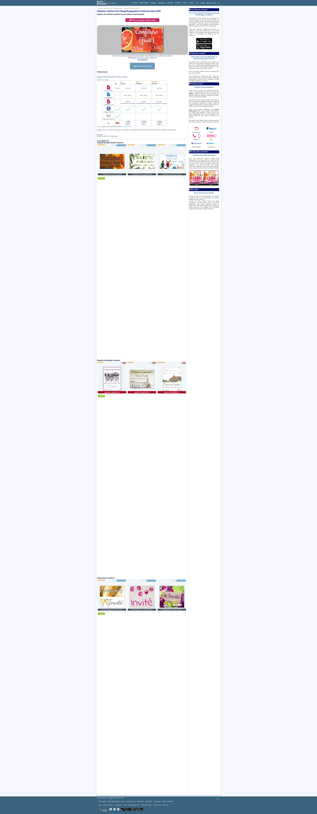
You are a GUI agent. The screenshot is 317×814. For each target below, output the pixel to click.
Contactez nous (157, 805)
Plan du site (165, 805)
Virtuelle (203, 3)
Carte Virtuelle (102, 801)
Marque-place (140, 801)
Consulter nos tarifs (126, 126)
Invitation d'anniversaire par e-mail (115, 801)
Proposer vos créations (167, 801)
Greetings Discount (105, 810)
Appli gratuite (157, 801)
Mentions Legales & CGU (134, 805)
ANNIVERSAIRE (144, 3)
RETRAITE (178, 3)
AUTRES (191, 3)
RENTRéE (134, 3)
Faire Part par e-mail (130, 801)
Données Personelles (146, 805)
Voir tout (101, 178)
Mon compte (212, 3)
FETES (185, 3)
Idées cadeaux (148, 801)
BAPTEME (170, 3)
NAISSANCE (161, 3)
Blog (100, 805)
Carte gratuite (118, 805)
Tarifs (124, 805)
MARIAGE (153, 3)
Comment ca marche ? (107, 805)
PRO (197, 3)
